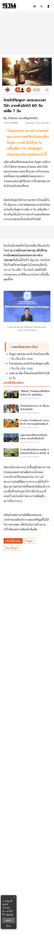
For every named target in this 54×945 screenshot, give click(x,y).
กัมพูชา (30, 541)
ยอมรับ (9, 920)
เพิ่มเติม (9, 914)
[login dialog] (48, 6)
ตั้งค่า (8, 926)
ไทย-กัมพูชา (11, 548)
